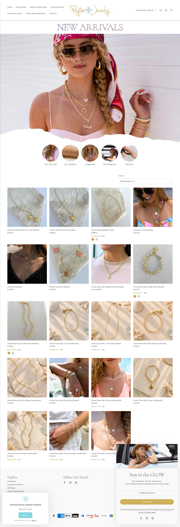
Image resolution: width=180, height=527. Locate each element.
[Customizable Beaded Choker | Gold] (93, 239)
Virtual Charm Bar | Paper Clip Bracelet (147, 400)
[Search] (160, 10)
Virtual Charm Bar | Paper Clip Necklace (22, 453)
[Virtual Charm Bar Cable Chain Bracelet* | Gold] (135, 296)
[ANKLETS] (129, 153)
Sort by (121, 176)
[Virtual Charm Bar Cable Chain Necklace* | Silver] (13, 353)
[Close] (173, 448)
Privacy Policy (165, 509)
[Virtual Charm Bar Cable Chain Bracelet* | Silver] (139, 296)
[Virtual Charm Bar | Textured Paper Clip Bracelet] (69, 431)
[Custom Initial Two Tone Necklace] (69, 207)
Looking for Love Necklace (143, 230)
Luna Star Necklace (14, 287)
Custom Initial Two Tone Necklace (62, 230)
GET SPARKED (70, 164)
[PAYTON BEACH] (109, 153)
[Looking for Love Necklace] (153, 207)
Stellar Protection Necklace (59, 287)
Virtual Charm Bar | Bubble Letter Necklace (107, 287)
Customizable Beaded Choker (102, 230)
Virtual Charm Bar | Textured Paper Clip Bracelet (67, 453)
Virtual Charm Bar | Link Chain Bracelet (64, 343)
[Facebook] (64, 482)
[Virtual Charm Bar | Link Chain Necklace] (111, 321)
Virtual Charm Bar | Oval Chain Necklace (106, 400)
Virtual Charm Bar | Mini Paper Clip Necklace (24, 400)
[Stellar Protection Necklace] (69, 264)
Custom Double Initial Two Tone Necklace (23, 230)
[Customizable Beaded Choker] (111, 207)
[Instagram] (70, 482)
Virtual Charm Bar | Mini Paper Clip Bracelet (149, 343)
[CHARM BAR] (90, 153)
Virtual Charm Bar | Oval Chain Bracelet (64, 400)
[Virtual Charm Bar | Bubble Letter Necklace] (111, 264)
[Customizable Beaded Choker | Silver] (97, 239)
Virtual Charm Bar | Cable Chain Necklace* (23, 343)
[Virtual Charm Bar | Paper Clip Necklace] (27, 431)
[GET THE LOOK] (50, 153)
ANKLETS (129, 164)
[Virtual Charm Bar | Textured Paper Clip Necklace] (111, 431)
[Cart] (166, 10)
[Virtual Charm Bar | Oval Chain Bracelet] (69, 377)
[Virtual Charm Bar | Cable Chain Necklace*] (27, 321)
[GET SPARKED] (70, 153)
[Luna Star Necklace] (27, 264)
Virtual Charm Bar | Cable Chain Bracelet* (149, 287)
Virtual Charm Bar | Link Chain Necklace (106, 343)
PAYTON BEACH (109, 164)
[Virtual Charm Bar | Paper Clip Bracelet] (153, 377)
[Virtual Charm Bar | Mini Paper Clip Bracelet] (153, 321)
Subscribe (147, 502)
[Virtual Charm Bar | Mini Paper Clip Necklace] (27, 377)
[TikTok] (76, 482)
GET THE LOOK (51, 164)
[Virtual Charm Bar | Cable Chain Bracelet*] (153, 264)
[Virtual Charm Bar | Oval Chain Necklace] (111, 377)
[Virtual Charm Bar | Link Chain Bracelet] (69, 321)
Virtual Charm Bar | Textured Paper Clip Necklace (110, 453)
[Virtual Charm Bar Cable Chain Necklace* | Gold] (9, 353)
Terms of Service (144, 512)
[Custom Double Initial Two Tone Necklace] (27, 207)
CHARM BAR (90, 164)
